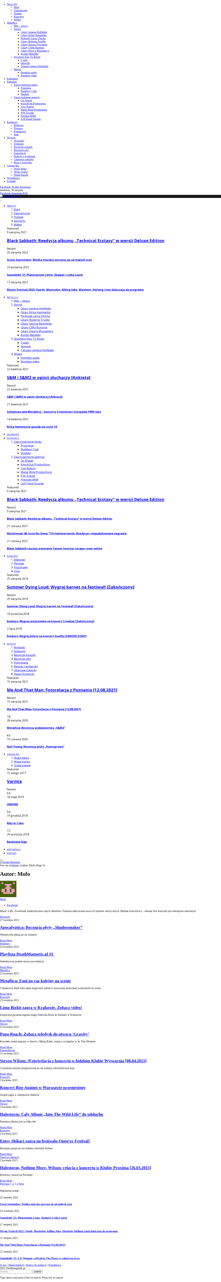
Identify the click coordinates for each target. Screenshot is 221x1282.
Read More (6, 940)
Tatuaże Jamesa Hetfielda (34, 66)
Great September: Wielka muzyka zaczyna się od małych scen (49, 260)
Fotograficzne (7, 1050)
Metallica (12, 22)
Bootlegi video (29, 75)
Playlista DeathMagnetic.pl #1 (26, 954)
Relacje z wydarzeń (24, 156)
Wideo (17, 19)
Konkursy (12, 122)
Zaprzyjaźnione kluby (26, 84)
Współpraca (13, 178)
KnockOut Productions (33, 103)
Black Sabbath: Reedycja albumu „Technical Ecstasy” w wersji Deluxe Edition (85, 240)
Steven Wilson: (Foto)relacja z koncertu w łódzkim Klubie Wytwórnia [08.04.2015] (73, 1061)
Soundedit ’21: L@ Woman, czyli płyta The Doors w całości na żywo (40, 1258)
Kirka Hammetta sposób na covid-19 (32, 427)
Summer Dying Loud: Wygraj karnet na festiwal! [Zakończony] (70, 587)
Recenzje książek (23, 147)
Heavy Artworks (23, 162)
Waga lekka (20, 168)
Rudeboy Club (29, 91)
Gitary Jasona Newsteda (34, 44)
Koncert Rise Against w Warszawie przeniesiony (43, 1087)
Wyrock (11, 137)
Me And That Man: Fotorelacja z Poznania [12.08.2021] (62, 690)
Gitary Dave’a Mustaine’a (35, 50)
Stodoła (25, 94)
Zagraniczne (20, 10)
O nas (3, 1265)
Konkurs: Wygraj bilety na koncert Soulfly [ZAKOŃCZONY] (47, 636)
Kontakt (11, 181)
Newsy (4, 1023)
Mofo (3, 899)
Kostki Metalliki (29, 53)
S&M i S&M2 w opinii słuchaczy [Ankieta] (48, 377)
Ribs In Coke (15, 823)
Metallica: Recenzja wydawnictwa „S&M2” (36, 728)
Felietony (19, 143)
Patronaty (12, 81)
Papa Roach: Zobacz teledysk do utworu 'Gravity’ (44, 1034)
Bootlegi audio (29, 72)
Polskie (18, 13)
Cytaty (24, 60)
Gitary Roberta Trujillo (33, 41)
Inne (16, 134)
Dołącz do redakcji (36, 1265)
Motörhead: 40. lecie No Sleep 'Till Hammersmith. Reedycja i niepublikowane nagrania (67, 533)
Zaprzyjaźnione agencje (27, 97)
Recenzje (5, 916)
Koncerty (19, 16)
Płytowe (18, 128)
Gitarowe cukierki (23, 159)
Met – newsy (21, 25)
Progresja (26, 88)
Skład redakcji (16, 1265)
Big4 (16, 7)
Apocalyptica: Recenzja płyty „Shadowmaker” (41, 927)
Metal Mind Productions (34, 109)
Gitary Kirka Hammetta (33, 35)
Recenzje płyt (21, 150)
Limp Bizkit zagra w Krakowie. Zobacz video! (41, 1007)
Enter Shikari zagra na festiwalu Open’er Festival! (45, 1141)
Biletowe (19, 125)
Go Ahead (26, 100)
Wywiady (19, 140)
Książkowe (20, 131)
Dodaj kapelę (21, 174)
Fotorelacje (20, 153)
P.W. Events (27, 112)
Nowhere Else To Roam (27, 57)
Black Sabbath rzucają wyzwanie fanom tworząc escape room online (54, 548)
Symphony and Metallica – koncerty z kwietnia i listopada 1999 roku (54, 412)
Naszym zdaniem (9, 1157)
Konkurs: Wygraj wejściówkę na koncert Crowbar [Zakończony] (50, 621)
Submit (37, 1271)
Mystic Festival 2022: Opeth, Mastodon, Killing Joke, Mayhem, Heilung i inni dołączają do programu (75, 290)
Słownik (25, 63)
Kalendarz (12, 78)
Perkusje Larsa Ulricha (33, 38)
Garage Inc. (13, 165)
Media (17, 69)
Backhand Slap (17, 842)
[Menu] (1, 200)
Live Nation (27, 106)
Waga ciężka (21, 171)
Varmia (14, 781)
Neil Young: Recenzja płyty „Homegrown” (35, 747)
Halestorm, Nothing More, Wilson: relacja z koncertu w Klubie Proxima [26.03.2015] (75, 1167)
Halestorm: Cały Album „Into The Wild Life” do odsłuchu (51, 1114)
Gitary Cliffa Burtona (32, 47)
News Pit (12, 4)
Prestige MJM (28, 115)
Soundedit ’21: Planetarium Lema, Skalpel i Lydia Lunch (45, 275)
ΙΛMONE (12, 804)
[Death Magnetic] (10, 196)
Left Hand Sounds (31, 119)
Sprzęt (17, 29)
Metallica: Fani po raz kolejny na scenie (35, 981)
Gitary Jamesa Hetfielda (34, 32)
